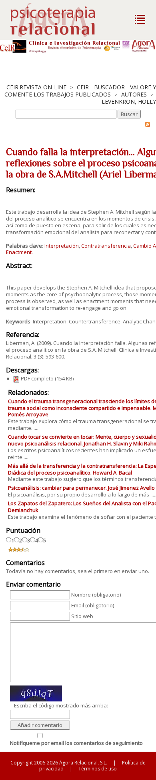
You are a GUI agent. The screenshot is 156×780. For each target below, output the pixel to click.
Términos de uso (97, 768)
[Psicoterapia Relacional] (61, 20)
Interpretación (61, 245)
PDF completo (37, 378)
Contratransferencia (106, 245)
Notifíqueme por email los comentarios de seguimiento (76, 743)
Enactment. (19, 252)
